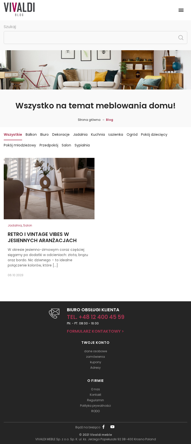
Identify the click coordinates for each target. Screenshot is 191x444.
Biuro (44, 134)
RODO (95, 411)
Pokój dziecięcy (154, 134)
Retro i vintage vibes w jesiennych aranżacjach (42, 237)
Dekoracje (61, 134)
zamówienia (95, 357)
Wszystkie (13, 134)
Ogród (132, 134)
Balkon (31, 134)
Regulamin (95, 400)
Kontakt (95, 395)
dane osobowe (95, 351)
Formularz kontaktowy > (95, 331)
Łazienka (115, 134)
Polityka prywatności (95, 405)
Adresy (95, 367)
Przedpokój (49, 145)
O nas (95, 389)
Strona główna (89, 120)
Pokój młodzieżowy (20, 145)
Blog (109, 120)
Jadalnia (80, 134)
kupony (95, 362)
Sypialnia (82, 145)
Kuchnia (98, 134)
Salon (66, 145)
